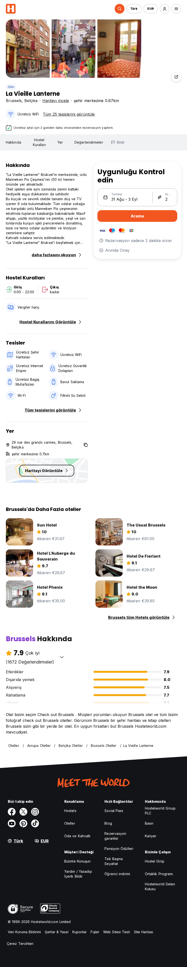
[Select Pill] (119, 9)
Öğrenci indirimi (117, 874)
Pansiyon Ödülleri (118, 848)
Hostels (70, 811)
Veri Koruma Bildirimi (24, 932)
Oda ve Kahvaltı (77, 836)
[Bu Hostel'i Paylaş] (176, 77)
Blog (108, 823)
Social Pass (113, 811)
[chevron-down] (62, 657)
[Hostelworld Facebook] (12, 812)
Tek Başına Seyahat (113, 861)
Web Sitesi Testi (116, 932)
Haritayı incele (55, 100)
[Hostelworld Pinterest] (23, 823)
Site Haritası (143, 932)
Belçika (30, 100)
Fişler (95, 932)
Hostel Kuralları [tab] (39, 142)
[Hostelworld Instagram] (35, 812)
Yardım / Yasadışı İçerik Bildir (78, 873)
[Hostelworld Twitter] (23, 812)
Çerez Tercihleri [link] (20, 943)
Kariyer (151, 836)
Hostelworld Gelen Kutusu (160, 886)
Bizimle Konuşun (77, 861)
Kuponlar (79, 932)
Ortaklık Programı (159, 874)
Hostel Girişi (154, 861)
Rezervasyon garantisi (115, 835)
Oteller (69, 823)
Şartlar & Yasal (56, 932)
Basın (149, 823)
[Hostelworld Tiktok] (35, 823)
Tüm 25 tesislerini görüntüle (69, 114)
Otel (11, 87)
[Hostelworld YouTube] (12, 823)
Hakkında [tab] (13, 142)
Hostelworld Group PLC (160, 810)
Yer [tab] (60, 142)
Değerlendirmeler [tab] (89, 142)
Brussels (14, 100)
